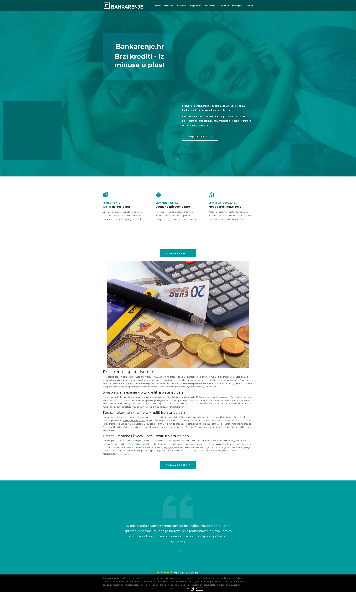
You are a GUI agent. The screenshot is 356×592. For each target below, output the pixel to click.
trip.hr (163, 585)
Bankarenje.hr (112, 578)
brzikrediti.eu (237, 581)
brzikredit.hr (210, 585)
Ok (192, 589)
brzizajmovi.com (212, 581)
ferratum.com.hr (176, 585)
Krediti (167, 6)
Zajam (223, 6)
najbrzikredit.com (134, 585)
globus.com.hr (194, 585)
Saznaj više (199, 589)
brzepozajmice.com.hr (230, 585)
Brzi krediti (181, 6)
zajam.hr (197, 581)
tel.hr (225, 581)
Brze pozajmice (211, 6)
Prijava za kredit (200, 136)
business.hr (136, 581)
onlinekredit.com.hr (113, 585)
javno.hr (148, 581)
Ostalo (247, 6)
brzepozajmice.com (164, 581)
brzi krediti (139, 444)
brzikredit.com (183, 581)
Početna (157, 6)
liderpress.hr (151, 585)
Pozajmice (193, 6)
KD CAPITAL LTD (165, 578)
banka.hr (123, 581)
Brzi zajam (237, 6)
